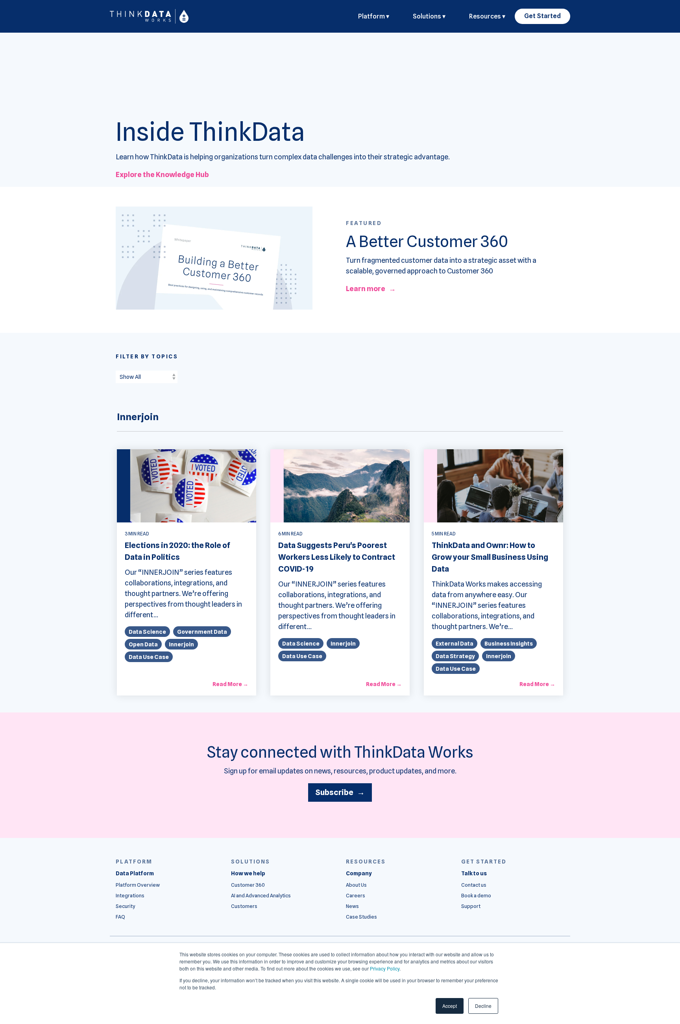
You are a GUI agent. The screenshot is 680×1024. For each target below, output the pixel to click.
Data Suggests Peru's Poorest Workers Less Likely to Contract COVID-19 (336, 557)
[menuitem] (135, 873)
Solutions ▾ (429, 16)
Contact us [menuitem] (473, 885)
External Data (454, 643)
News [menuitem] (352, 906)
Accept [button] (449, 1005)
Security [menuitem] (125, 906)
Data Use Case (149, 656)
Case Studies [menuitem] (361, 917)
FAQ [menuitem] (120, 917)
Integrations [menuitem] (130, 896)
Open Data (143, 644)
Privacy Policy (384, 968)
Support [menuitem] (470, 906)
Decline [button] (483, 1005)
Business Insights (508, 643)
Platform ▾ (373, 16)
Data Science (147, 631)
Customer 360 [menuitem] (248, 885)
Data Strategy (455, 656)
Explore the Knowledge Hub (162, 174)
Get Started (542, 16)
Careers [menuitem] (355, 896)
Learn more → (371, 288)
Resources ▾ (487, 16)
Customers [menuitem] (244, 906)
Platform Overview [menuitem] (138, 885)
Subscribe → (340, 792)
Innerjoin (181, 644)
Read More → (230, 684)
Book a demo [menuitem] (476, 896)
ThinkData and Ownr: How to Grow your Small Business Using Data (490, 557)
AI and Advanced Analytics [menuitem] (261, 896)
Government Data (202, 631)
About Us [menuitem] (356, 885)
